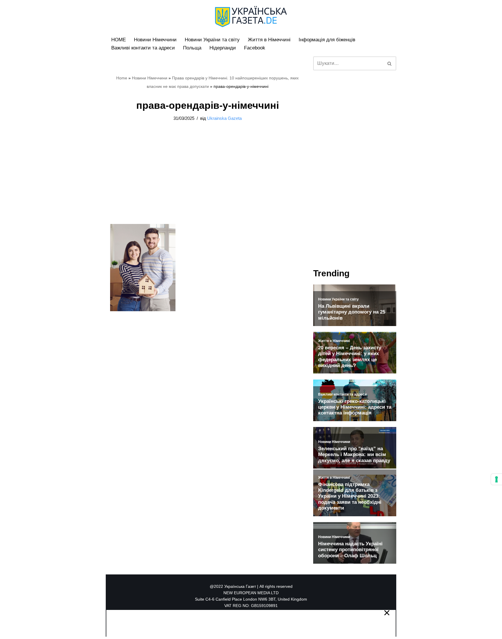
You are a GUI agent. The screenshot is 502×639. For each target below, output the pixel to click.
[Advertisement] (62, 87)
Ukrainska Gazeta (224, 118)
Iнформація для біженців (327, 39)
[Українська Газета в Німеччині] (251, 16)
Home (121, 78)
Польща (192, 48)
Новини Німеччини (155, 39)
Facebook (254, 48)
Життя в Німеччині (269, 39)
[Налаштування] (496, 479)
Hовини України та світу (212, 39)
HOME (118, 39)
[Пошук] (389, 63)
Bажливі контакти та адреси (143, 48)
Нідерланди (222, 48)
